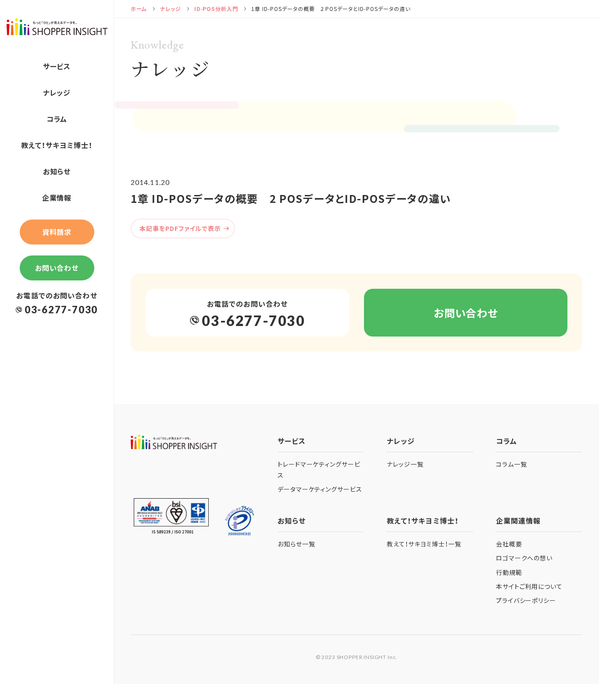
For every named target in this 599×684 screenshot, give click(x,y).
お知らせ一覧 (296, 543)
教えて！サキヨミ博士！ (57, 145)
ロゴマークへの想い (524, 557)
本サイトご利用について (529, 586)
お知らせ (57, 171)
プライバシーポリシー (526, 600)
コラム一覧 (511, 464)
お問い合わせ (57, 267)
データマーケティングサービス (320, 489)
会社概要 (509, 543)
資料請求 (57, 232)
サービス (57, 66)
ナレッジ (57, 92)
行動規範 (509, 572)
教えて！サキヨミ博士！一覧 (424, 543)
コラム (57, 118)
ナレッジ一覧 (405, 464)
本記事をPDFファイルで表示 (180, 228)
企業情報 (57, 197)
